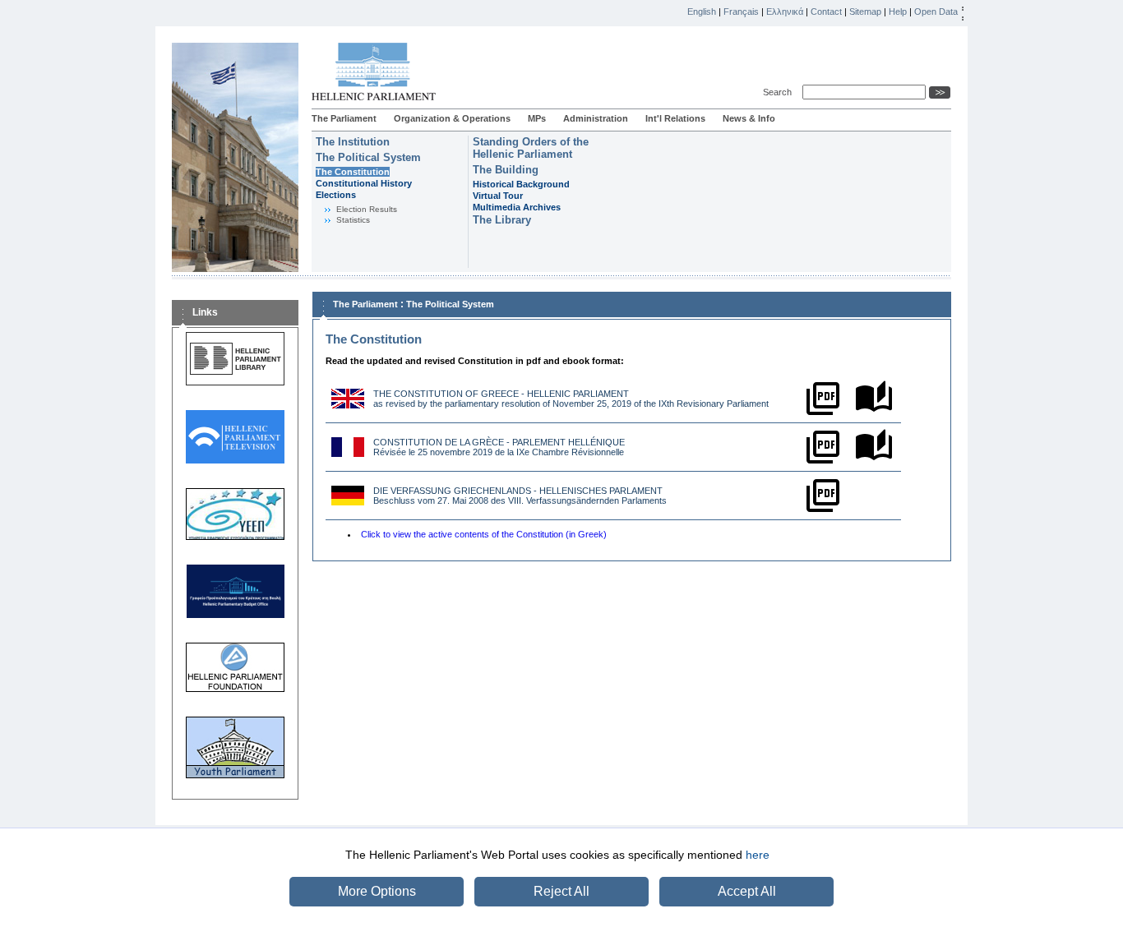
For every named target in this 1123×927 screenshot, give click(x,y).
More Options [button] (377, 891)
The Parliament (344, 118)
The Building (505, 170)
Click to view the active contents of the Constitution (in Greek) (484, 534)
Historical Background (521, 184)
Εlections (336, 195)
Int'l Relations (675, 118)
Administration (595, 118)
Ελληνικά (784, 11)
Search (780, 92)
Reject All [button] (561, 891)
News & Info (749, 118)
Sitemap (865, 11)
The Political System (368, 157)
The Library (502, 220)
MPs (537, 118)
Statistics (353, 219)
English (701, 11)
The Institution (353, 142)
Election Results (366, 209)
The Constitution (353, 172)
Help (898, 11)
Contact (826, 11)
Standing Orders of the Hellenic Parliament (531, 148)
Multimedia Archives (517, 207)
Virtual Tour (498, 196)
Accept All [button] (747, 891)
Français (741, 11)
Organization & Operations (452, 118)
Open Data (936, 11)
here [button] (757, 854)
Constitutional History (364, 183)
